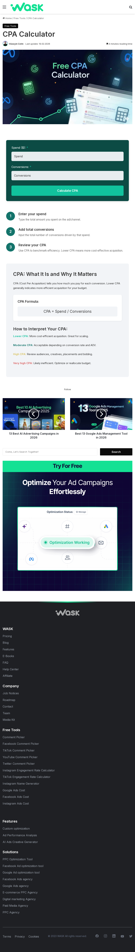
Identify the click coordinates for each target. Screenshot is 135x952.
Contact (8, 706)
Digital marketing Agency (19, 899)
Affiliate (7, 676)
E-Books (8, 656)
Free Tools (19, 18)
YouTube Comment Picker (20, 757)
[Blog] (19, 6)
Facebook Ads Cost (16, 797)
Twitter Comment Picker (19, 763)
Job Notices (11, 693)
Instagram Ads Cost (16, 803)
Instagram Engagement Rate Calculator (29, 770)
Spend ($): (19, 147)
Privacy (20, 936)
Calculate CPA (67, 190)
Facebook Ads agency (18, 879)
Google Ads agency (16, 886)
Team (7, 713)
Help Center (11, 669)
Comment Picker (14, 737)
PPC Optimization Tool (18, 859)
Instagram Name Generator (21, 783)
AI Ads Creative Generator (20, 842)
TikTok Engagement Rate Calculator (26, 777)
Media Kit (9, 719)
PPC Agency (11, 912)
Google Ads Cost (14, 790)
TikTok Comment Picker (19, 750)
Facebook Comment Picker (21, 743)
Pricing (7, 636)
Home (8, 18)
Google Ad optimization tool (21, 872)
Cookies (33, 936)
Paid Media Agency (15, 905)
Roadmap (9, 700)
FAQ (5, 662)
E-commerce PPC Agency (20, 892)
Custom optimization (16, 828)
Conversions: (21, 167)
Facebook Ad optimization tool (23, 866)
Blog (6, 642)
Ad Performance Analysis (20, 835)
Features (8, 649)
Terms (7, 936)
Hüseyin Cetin (16, 44)
